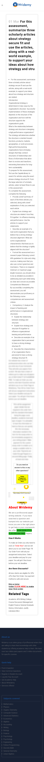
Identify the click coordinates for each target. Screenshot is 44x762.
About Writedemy (8, 683)
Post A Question (8, 668)
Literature (12, 611)
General (23, 605)
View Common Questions (11, 671)
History (11, 608)
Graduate (30, 605)
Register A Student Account (12, 674)
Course (11, 602)
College (28, 599)
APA (18, 599)
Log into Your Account (10, 677)
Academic (12, 599)
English (11, 605)
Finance (17, 605)
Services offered (8, 686)
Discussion (18, 602)
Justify (25, 608)
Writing (22, 599)
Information (18, 608)
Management (28, 602)
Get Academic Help (9, 680)
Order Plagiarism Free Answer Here (22, 479)
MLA (17, 611)
